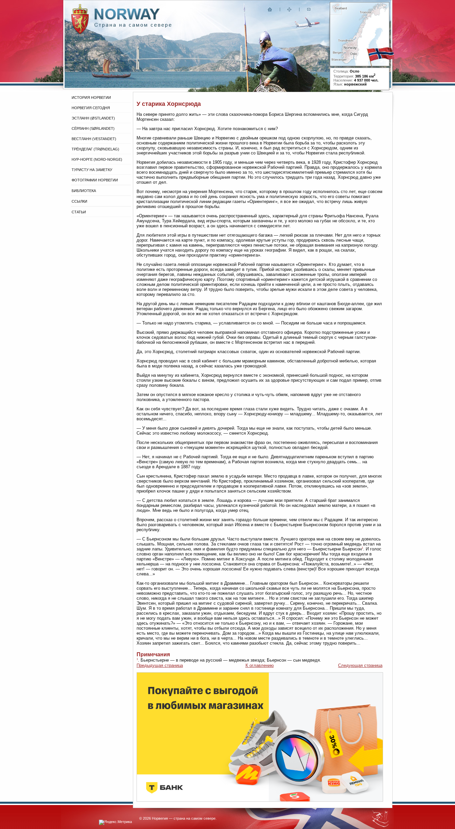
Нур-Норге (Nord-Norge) (97, 159)
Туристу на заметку (92, 170)
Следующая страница (360, 665)
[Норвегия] (133, 26)
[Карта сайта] (289, 10)
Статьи (79, 212)
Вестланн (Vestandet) (94, 139)
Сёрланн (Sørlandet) (93, 128)
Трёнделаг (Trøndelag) (95, 149)
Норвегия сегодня (91, 108)
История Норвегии (91, 98)
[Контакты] (309, 10)
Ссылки (79, 201)
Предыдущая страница (160, 665)
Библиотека (84, 191)
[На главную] (270, 10)
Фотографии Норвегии (95, 180)
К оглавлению (259, 665)
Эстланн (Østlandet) (93, 118)
